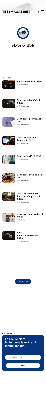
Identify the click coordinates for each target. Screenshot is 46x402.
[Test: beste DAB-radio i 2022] (8, 178)
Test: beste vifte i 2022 (29, 156)
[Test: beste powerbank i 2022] (8, 122)
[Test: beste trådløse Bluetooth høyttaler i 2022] (8, 196)
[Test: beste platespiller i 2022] (8, 217)
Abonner (23, 365)
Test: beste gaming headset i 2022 (27, 139)
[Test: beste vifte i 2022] (8, 159)
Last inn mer (23, 281)
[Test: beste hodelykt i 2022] (8, 103)
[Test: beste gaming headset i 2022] (8, 140)
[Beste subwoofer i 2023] (8, 84)
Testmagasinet (24, 84)
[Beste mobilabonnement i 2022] (8, 235)
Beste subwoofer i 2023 (29, 81)
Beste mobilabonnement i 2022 (27, 235)
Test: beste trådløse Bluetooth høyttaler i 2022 (28, 196)
